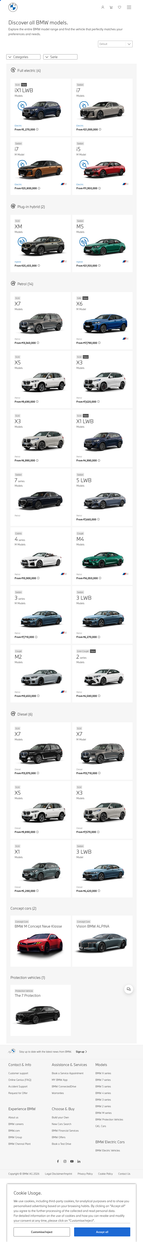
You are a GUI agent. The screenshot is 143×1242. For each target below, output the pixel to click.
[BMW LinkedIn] (78, 1161)
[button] (9, 56)
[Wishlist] (120, 7)
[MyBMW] (103, 7)
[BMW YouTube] (71, 1161)
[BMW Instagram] (64, 1161)
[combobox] (128, 989)
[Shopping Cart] (111, 7)
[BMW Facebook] (57, 1161)
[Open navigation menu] (129, 7)
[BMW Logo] (12, 7)
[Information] (37, 129)
